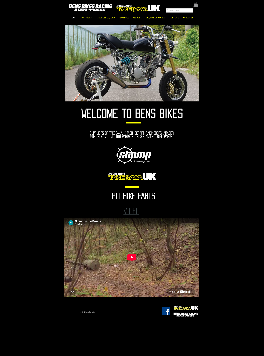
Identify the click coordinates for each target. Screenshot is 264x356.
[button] (195, 4)
